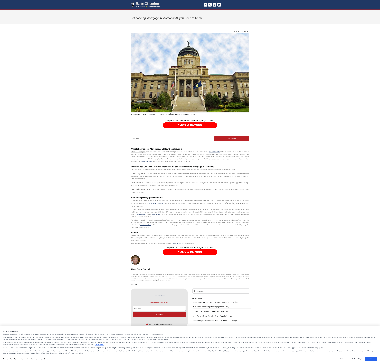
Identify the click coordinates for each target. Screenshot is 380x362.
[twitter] (210, 5)
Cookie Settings (357, 359)
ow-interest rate (214, 152)
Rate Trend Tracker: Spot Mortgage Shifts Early (211, 307)
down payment (140, 214)
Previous (239, 31)
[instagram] (214, 5)
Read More (135, 284)
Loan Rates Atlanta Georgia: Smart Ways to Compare (213, 316)
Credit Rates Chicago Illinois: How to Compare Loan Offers (215, 302)
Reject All (343, 359)
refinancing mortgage (156, 203)
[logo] (145, 3)
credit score (156, 214)
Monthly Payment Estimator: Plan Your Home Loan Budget (215, 321)
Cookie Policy (99, 344)
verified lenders (145, 225)
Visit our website (179, 243)
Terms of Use (18, 359)
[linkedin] (219, 5)
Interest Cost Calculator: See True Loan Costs (210, 311)
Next (246, 31)
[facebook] (205, 5)
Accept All (371, 359)
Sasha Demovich (139, 114)
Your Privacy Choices (42, 359)
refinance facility (146, 161)
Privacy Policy (8, 359)
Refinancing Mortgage (189, 114)
